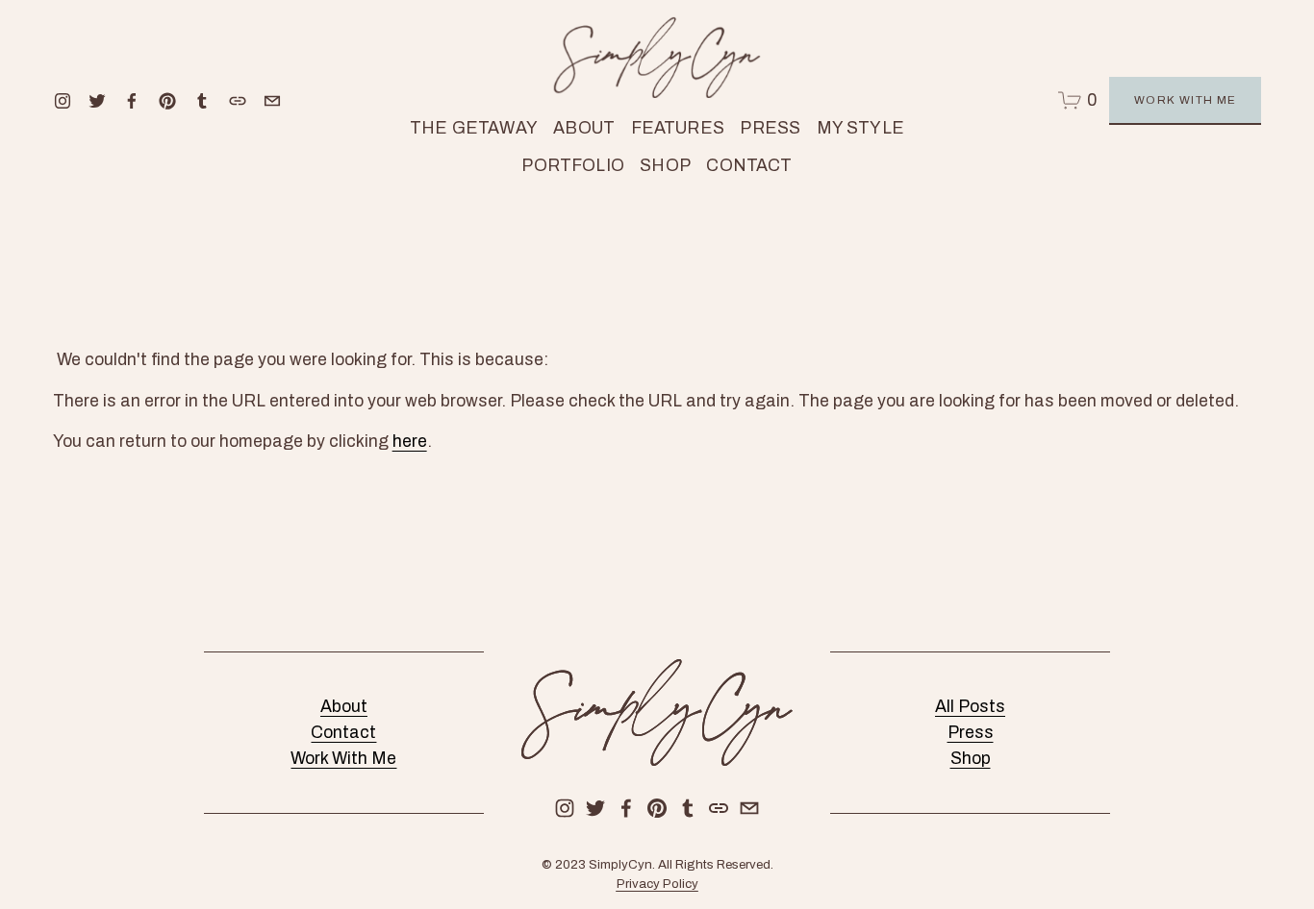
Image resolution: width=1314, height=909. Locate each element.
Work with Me (1185, 100)
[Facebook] (131, 101)
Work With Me (343, 758)
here (409, 441)
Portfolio (572, 166)
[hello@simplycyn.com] (272, 101)
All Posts (970, 707)
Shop (970, 758)
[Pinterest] (167, 101)
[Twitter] (97, 101)
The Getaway (474, 128)
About (584, 128)
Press (770, 128)
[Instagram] (62, 101)
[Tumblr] (202, 101)
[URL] (237, 101)
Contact (749, 166)
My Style (860, 128)
